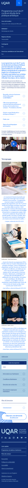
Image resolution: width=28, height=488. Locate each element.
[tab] (2, 362)
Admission (4, 28)
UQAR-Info (10, 131)
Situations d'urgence (6, 476)
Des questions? (27, 245)
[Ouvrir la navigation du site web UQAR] (25, 3)
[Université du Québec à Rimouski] (5, 3)
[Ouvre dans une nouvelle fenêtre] (1, 438)
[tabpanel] (14, 367)
